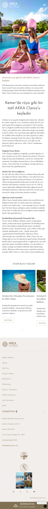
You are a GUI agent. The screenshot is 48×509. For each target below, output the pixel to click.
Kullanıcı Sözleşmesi (9, 389)
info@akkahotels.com (10, 446)
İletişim (4, 363)
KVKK (4, 405)
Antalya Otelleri (8, 373)
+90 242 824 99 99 (9, 440)
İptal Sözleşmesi (8, 400)
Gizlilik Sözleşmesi (9, 395)
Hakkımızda (6, 384)
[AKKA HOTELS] (11, 5)
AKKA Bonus (6, 379)
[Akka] (10, 344)
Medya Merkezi (8, 357)
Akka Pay (5, 368)
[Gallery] (24, 480)
